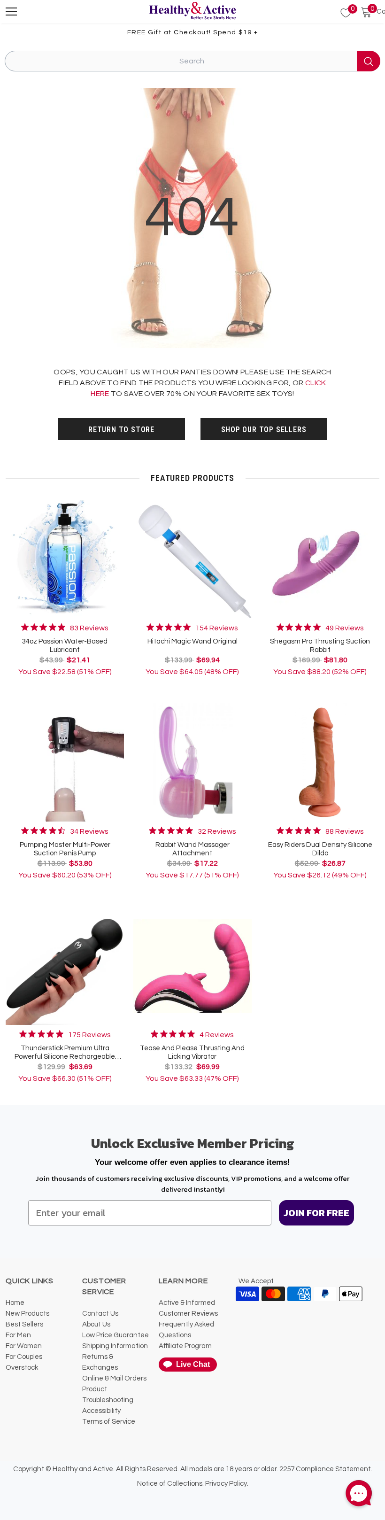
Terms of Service (108, 1421)
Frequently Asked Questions (186, 1330)
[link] (64, 627)
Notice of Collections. (170, 1483)
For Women (24, 1345)
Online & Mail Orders (114, 1378)
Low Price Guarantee (115, 1335)
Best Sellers (24, 1324)
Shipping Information (115, 1345)
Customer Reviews (188, 1313)
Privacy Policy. (226, 1483)
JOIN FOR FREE (316, 1213)
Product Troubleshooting (107, 1395)
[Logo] (192, 11)
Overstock (22, 1367)
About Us (96, 1324)
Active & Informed (187, 1302)
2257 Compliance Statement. (325, 1469)
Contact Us (100, 1313)
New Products (27, 1313)
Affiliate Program (185, 1345)
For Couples (24, 1356)
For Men (18, 1335)
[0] (340, 13)
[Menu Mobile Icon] (11, 11)
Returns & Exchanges (100, 1362)
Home (15, 1302)
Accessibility (101, 1410)
